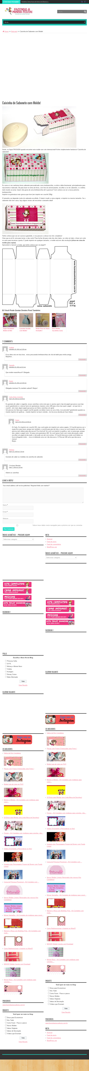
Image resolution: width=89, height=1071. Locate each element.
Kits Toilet (10, 1020)
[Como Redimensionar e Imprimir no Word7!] (13, 961)
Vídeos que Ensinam (14, 1033)
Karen (11, 381)
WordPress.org (52, 547)
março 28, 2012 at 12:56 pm (23, 422)
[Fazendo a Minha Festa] (19, 13)
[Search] (85, 11)
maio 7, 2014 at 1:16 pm (15, 467)
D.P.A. (9, 664)
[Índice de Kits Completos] (13, 766)
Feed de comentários (54, 544)
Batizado (14, 31)
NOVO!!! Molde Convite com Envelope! (17, 964)
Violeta (9, 669)
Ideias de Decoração (14, 1031)
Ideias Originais (12, 1028)
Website (5, 518)
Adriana (11, 450)
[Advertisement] (44, 50)
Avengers (10, 672)
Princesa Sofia (12, 661)
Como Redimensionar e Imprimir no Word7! (18, 948)
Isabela (11, 347)
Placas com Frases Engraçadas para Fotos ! (19, 769)
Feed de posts (51, 542)
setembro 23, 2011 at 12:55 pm (17, 349)
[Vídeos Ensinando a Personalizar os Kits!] (13, 862)
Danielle (11, 365)
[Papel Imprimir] (17, 594)
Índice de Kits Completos (12, 753)
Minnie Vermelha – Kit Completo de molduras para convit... (23, 915)
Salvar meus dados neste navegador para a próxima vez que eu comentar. (58, 525)
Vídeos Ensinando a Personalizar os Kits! (18, 849)
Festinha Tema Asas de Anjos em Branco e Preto (37, 2)
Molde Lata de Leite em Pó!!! (13, 784)
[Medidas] (17, 600)
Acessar (49, 539)
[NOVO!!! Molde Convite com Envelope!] (13, 977)
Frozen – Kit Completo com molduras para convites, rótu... (23, 833)
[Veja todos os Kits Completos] (17, 587)
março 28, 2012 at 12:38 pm (17, 398)
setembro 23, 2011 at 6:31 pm (17, 367)
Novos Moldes (12, 1025)
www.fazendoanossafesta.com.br (14, 1005)
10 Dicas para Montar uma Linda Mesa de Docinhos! (21, 817)
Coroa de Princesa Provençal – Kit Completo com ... (21, 882)
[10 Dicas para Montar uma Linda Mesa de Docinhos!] (13, 830)
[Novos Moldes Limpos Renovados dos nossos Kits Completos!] (13, 912)
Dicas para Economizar (15, 1017)
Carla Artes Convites (16, 397)
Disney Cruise (11, 674)
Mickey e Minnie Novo (14, 666)
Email (5, 512)
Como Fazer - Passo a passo (17, 1023)
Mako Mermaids (12, 677)
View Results (23, 685)
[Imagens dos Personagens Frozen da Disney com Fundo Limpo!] (13, 879)
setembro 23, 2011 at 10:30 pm (17, 383)
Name (5, 505)
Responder (82, 359)
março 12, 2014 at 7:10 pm (16, 451)
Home (6, 31)
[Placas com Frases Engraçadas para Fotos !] (13, 782)
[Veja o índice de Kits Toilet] (17, 607)
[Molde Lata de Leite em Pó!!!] (13, 797)
